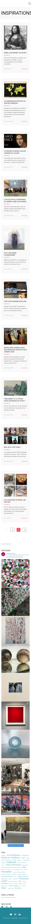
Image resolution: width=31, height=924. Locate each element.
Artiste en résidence (10, 857)
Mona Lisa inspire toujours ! (15, 53)
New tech (4, 879)
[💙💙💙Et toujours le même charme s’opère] (15, 659)
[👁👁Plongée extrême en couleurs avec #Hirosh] (15, 715)
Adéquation (3, 855)
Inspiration (14, 874)
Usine (20, 885)
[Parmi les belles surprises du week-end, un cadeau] (15, 687)
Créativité (11, 862)
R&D (19, 881)
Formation (8, 869)
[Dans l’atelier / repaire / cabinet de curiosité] (15, 772)
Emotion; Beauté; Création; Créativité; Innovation (11, 867)
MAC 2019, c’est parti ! (12, 447)
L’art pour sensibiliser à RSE (15, 301)
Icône (22, 869)
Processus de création (12, 881)
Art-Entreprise (13, 855)
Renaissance (5, 883)
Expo (24, 867)
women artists (11, 888)
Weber (3, 888)
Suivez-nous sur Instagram (16, 845)
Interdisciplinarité (6, 876)
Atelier (23, 858)
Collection (19, 860)
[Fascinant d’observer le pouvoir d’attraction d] (15, 801)
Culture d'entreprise (13, 865)
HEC (13, 869)
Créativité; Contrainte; (21, 862)
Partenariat (15, 879)
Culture (2, 865)
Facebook (3, 869)
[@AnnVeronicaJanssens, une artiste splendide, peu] (15, 744)
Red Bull (24, 881)
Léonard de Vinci (22, 876)
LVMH (15, 876)
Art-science (25, 855)
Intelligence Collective (22, 874)
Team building (13, 886)
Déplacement (25, 865)
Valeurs (24, 885)
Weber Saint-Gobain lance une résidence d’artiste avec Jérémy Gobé (15, 350)
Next (15, 535)
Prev (6, 530)
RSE (11, 883)
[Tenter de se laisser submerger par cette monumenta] (15, 829)
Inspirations (7, 55)
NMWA (10, 879)
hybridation (17, 869)
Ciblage (14, 860)
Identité (25, 869)
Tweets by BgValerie (6, 544)
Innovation (6, 871)
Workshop (18, 888)
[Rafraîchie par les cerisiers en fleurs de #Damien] (15, 573)
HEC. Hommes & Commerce (8, 897)
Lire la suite (24, 68)
